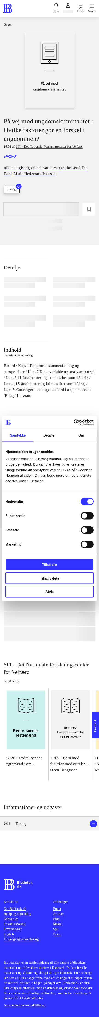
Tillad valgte (49, 578)
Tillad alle (49, 565)
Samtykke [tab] (18, 435)
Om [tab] (81, 435)
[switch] (87, 516)
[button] (49, 823)
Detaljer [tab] (49, 435)
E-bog (12, 189)
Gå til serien (12, 681)
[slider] (49, 71)
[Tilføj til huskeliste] (88, 209)
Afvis (49, 592)
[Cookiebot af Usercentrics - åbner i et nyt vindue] (73, 422)
